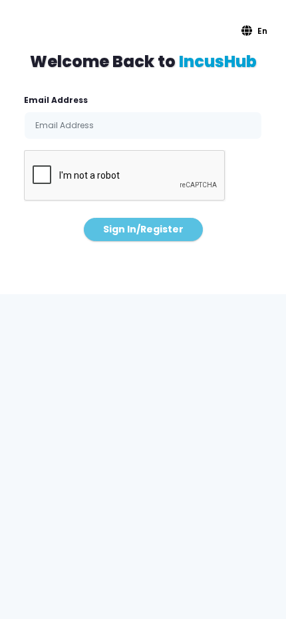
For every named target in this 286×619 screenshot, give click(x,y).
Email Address (56, 100)
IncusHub (218, 61)
